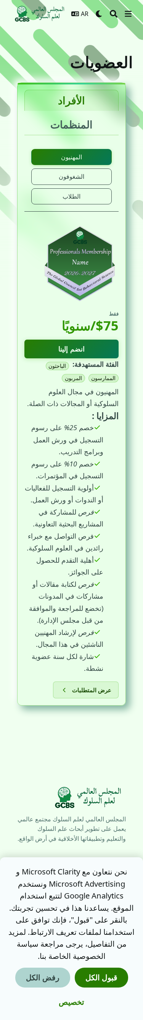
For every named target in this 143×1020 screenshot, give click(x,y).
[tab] (71, 100)
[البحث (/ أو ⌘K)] (113, 14)
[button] (128, 14)
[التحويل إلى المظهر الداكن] (99, 14)
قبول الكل (101, 977)
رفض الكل (42, 977)
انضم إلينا (71, 348)
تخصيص (71, 1001)
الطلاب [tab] (71, 196)
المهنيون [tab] (71, 157)
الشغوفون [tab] (71, 176)
